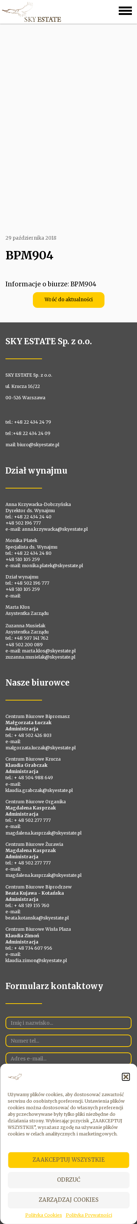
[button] (125, 1076)
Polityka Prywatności (89, 1215)
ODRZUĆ (68, 1179)
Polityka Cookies (43, 1215)
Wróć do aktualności (69, 300)
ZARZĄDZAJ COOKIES (69, 1199)
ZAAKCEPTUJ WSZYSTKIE (69, 1159)
